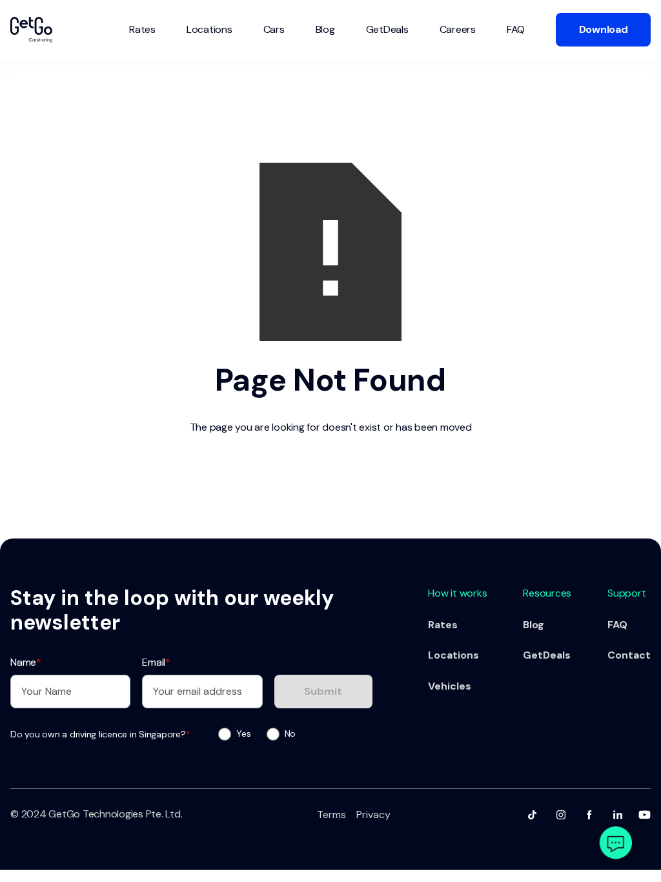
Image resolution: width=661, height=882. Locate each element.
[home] (31, 30)
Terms (331, 814)
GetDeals (387, 29)
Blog (325, 29)
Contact (629, 655)
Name (25, 662)
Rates (142, 29)
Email (156, 662)
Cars (274, 29)
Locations (209, 29)
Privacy (373, 814)
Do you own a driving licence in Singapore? (100, 734)
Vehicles (449, 686)
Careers (458, 29)
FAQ (516, 29)
